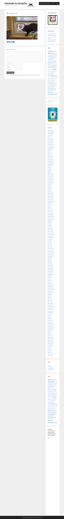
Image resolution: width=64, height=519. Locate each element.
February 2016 (51, 303)
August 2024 (50, 149)
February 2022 (51, 193)
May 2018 (50, 262)
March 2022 (50, 191)
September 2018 (51, 256)
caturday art (50, 62)
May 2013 (50, 351)
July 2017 (49, 277)
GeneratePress (39, 517)
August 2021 (50, 202)
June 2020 (50, 223)
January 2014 (50, 340)
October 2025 (50, 133)
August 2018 (50, 257)
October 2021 (50, 199)
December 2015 (51, 306)
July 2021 (49, 204)
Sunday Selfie (51, 86)
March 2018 (50, 265)
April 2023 (50, 171)
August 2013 (50, 346)
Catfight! (51, 55)
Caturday (54, 61)
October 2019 (50, 236)
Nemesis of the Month (51, 80)
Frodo (54, 69)
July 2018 (49, 259)
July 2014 (49, 331)
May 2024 (50, 153)
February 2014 (51, 338)
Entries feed (50, 366)
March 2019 (50, 246)
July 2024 (49, 150)
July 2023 (49, 167)
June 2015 (50, 315)
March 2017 (50, 283)
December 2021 (51, 196)
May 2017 (50, 280)
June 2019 (50, 242)
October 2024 (50, 145)
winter (51, 90)
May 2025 (50, 136)
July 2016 (49, 295)
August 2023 (50, 165)
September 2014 (51, 328)
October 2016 (50, 291)
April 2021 (50, 208)
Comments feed (51, 368)
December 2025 (51, 132)
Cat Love (53, 56)
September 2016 (51, 292)
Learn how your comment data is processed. (30, 75)
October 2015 (50, 309)
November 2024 (51, 144)
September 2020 (51, 219)
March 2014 (50, 337)
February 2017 (51, 285)
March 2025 (50, 138)
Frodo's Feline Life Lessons (52, 71)
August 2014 (50, 329)
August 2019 (50, 239)
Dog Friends (55, 65)
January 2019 (50, 250)
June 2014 (50, 332)
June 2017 (50, 279)
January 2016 (50, 305)
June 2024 (50, 152)
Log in (49, 365)
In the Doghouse (52, 78)
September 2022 (51, 182)
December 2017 (51, 269)
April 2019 (50, 245)
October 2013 (50, 344)
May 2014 (50, 334)
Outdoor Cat (51, 82)
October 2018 (50, 254)
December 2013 (51, 341)
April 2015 (50, 318)
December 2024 (51, 142)
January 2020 (50, 231)
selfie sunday (51, 84)
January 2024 (50, 158)
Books (53, 3)
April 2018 (50, 263)
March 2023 (50, 173)
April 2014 (50, 335)
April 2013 (50, 352)
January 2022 (50, 194)
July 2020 (49, 222)
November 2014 (51, 324)
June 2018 (50, 260)
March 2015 (50, 320)
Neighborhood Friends (53, 79)
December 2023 (51, 159)
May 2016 (50, 298)
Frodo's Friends (50, 72)
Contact (57, 3)
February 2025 (51, 139)
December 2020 (51, 214)
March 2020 (50, 228)
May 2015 (50, 317)
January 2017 (50, 286)
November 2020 (51, 216)
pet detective (55, 82)
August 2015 (50, 312)
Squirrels (55, 84)
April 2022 (50, 190)
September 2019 (51, 237)
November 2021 (51, 198)
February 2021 (51, 211)
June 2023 (50, 168)
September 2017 (51, 274)
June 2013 (50, 349)
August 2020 (50, 220)
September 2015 (51, 311)
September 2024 (51, 147)
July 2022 (49, 185)
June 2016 (50, 297)
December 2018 (51, 251)
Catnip (56, 56)
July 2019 (49, 240)
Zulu (55, 94)
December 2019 (51, 233)
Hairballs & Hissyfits (15, 3)
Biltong (54, 51)
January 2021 (50, 213)
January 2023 (50, 176)
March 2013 (50, 354)
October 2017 (50, 272)
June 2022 (50, 187)
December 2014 (51, 323)
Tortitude (50, 89)
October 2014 (50, 326)
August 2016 (50, 294)
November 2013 (51, 343)
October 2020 (50, 217)
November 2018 (51, 253)
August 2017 (50, 276)
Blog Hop (51, 53)
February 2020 (51, 230)
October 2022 (50, 181)
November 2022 (51, 179)
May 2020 (50, 225)
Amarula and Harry (52, 41)
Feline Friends (52, 67)
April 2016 (50, 300)
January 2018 (50, 268)
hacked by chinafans (52, 33)
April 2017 (50, 282)
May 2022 (50, 188)
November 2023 (51, 161)
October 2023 (50, 162)
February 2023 (51, 175)
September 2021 (51, 201)
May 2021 (50, 207)
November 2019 (51, 234)
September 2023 (51, 164)
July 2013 (49, 347)
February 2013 (51, 355)
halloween (49, 76)
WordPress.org (51, 369)
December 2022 (51, 178)
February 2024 (51, 156)
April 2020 (50, 227)
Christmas (54, 63)
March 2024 (50, 155)
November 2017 (51, 271)
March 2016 (50, 302)
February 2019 (51, 248)
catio (53, 55)
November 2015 (51, 308)
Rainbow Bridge (50, 83)
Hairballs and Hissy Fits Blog (45, 3)
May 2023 (50, 170)
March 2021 (50, 210)
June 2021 (50, 205)
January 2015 (50, 321)
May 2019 (50, 243)
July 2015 (49, 314)
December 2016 (51, 288)
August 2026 (50, 130)
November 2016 (51, 289)
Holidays (52, 76)
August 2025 (50, 135)
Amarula (50, 51)
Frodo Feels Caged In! (52, 39)
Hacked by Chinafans (52, 35)
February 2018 (51, 266)
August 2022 (50, 184)
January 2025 (50, 141)
